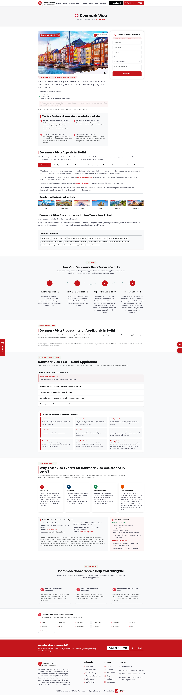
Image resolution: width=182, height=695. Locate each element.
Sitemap (89, 667)
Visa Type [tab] (57, 165)
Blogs (85, 3)
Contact (103, 3)
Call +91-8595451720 (119, 648)
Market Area (93, 3)
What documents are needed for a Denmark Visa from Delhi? (61, 386)
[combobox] (127, 61)
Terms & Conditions (93, 676)
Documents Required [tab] (74, 165)
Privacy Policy (91, 670)
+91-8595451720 (51, 530)
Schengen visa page (84, 177)
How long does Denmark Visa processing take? (56, 392)
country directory (82, 183)
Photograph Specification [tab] (97, 165)
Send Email (138, 648)
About (65, 3)
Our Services (74, 3)
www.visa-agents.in (86, 532)
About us (110, 670)
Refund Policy (91, 682)
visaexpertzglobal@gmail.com (55, 532)
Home (58, 3)
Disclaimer (90, 679)
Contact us (111, 682)
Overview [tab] (44, 165)
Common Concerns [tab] (134, 165)
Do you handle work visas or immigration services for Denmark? (62, 398)
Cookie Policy (91, 673)
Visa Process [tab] (116, 165)
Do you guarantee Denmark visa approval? (55, 404)
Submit (126, 74)
